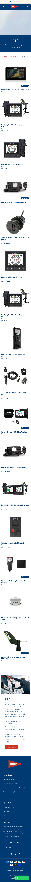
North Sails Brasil (8, 807)
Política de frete (13, 875)
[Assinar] (25, 847)
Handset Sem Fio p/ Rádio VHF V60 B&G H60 (13, 354)
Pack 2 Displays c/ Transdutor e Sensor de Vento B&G (15, 505)
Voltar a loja (11, 747)
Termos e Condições (9, 792)
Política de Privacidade (10, 784)
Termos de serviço (22, 873)
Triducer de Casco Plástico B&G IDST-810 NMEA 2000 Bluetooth (15, 238)
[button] (4, 7)
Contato (6, 796)
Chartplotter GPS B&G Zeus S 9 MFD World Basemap (15, 89)
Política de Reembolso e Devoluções (14, 788)
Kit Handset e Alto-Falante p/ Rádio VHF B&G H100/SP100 (13, 581)
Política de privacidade (18, 870)
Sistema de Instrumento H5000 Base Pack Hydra (14, 432)
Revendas (6, 811)
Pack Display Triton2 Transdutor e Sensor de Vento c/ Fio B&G (15, 315)
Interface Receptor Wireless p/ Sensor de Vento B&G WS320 (15, 618)
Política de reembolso (10, 873)
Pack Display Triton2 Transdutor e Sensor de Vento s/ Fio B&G (15, 125)
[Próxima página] (23, 668)
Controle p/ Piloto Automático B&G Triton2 (12, 543)
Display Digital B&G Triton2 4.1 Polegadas (12, 277)
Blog (4, 816)
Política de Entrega (9, 779)
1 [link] (8, 668)
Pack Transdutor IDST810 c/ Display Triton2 (12, 164)
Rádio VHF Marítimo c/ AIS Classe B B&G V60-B (14, 202)
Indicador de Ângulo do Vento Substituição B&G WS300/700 (13, 658)
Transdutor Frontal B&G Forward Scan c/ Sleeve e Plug (14, 393)
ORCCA (13, 868)
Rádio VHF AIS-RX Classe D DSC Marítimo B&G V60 (14, 467)
